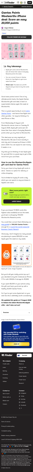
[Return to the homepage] (9, 3)
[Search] (18, 2)
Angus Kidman (8, 28)
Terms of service (5, 421)
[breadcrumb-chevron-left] (2, 7)
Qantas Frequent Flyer (8, 6)
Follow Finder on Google (16, 37)
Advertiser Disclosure (22, 463)
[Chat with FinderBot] (21, 2)
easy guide (5, 224)
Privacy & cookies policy (7, 426)
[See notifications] (25, 3)
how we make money (25, 465)
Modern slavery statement (8, 435)
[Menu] (2, 3)
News (4, 33)
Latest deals (16, 201)
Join (29, 3)
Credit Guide (12, 463)
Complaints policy (6, 431)
